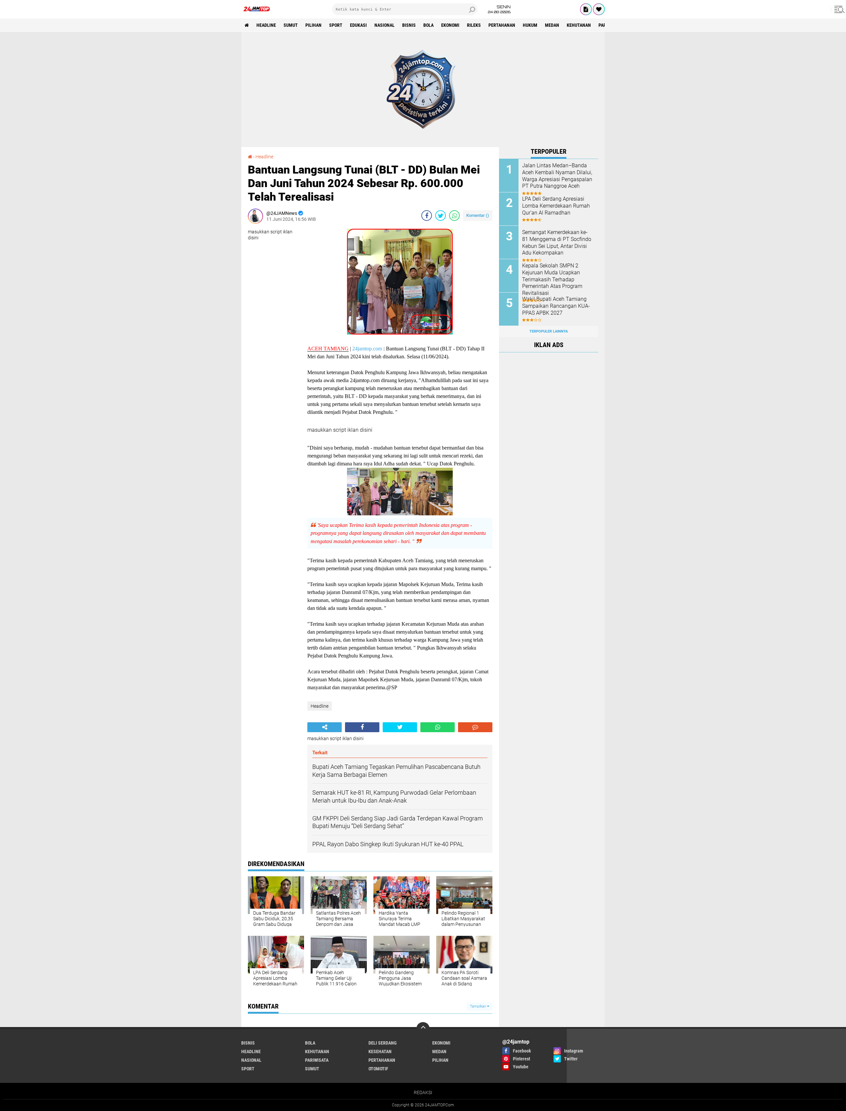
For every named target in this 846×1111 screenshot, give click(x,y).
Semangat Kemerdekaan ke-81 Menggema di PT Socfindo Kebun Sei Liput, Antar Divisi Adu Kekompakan (556, 242)
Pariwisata (316, 1060)
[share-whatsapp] (454, 215)
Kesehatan (380, 1051)
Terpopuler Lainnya (548, 331)
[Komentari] (475, 727)
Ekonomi (450, 25)
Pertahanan (501, 25)
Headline (266, 25)
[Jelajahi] (838, 9)
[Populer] (599, 9)
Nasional (384, 25)
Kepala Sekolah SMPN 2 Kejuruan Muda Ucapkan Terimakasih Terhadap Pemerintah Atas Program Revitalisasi (552, 279)
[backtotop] (423, 1028)
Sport (335, 25)
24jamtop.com (367, 348)
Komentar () (477, 215)
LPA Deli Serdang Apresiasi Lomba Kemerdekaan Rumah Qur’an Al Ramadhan (556, 206)
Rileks (474, 25)
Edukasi (358, 25)
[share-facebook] (426, 215)
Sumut (291, 25)
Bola (428, 25)
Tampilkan (478, 1006)
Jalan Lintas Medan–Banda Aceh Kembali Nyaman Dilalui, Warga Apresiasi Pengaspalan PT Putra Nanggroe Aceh (557, 175)
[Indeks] (586, 9)
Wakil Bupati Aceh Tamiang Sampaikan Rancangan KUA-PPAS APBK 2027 (556, 306)
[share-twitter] (440, 215)
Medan (552, 25)
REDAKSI (423, 1092)
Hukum (530, 25)
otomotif (378, 1068)
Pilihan (313, 25)
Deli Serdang (382, 1043)
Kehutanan (579, 25)
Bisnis (409, 25)
